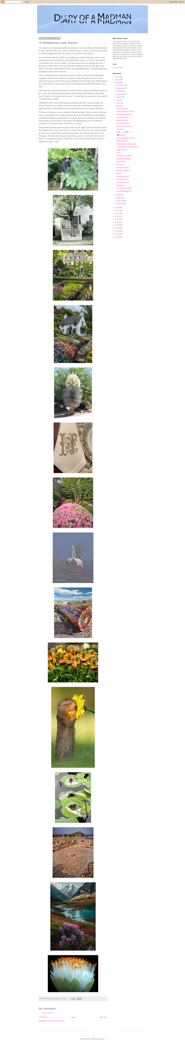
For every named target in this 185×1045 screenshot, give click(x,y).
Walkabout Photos (122, 176)
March (119, 198)
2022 (117, 210)
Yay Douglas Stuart (123, 123)
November (120, 88)
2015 (117, 231)
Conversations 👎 (122, 117)
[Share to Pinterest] (81, 998)
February (120, 201)
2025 (117, 80)
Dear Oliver (120, 164)
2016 (117, 228)
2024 (117, 83)
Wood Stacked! (121, 141)
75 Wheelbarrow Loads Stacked (127, 147)
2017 (117, 225)
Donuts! (119, 173)
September (121, 94)
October (119, 91)
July (118, 100)
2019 (117, 219)
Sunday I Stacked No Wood (125, 138)
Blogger (101, 1039)
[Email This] (71, 998)
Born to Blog (119, 67)
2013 (117, 237)
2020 (117, 216)
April (118, 195)
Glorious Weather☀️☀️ (124, 191)
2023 (117, 207)
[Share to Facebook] (78, 998)
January (120, 204)
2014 (117, 234)
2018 (117, 222)
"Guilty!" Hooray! (121, 108)
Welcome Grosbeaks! (123, 159)
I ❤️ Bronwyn (120, 135)
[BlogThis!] (73, 998)
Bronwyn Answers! (122, 167)
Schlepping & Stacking (124, 156)
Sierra (118, 153)
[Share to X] (76, 998)
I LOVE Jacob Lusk (122, 182)
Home (73, 1017)
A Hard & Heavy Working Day (126, 144)
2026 (117, 77)
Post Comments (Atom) (56, 1021)
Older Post (103, 1017)
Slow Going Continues (124, 126)
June (118, 103)
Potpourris (119, 185)
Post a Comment (47, 1013)
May (118, 106)
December (120, 85)
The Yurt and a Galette (124, 188)
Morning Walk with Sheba (125, 111)
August (119, 97)
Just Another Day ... (123, 179)
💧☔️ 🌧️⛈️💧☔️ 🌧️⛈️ (124, 132)
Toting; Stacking (121, 150)
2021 (117, 213)
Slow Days (120, 129)
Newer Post (43, 1017)
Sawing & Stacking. (123, 170)
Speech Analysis (122, 120)
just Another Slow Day (123, 114)
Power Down (120, 162)
